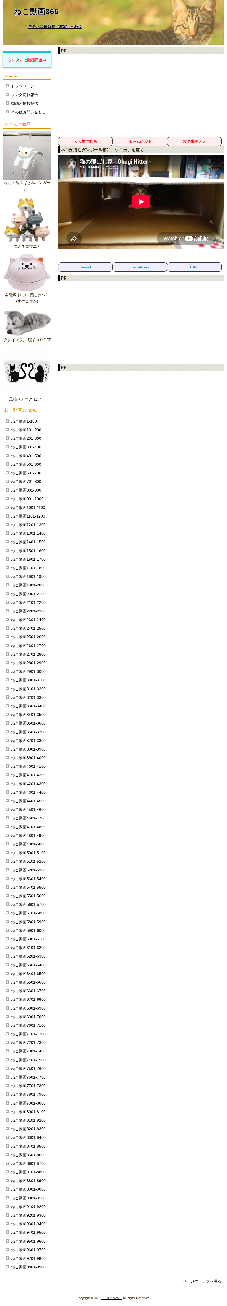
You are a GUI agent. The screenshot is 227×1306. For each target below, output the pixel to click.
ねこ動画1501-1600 (28, 551)
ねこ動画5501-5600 (28, 896)
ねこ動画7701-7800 (28, 1085)
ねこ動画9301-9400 (28, 1224)
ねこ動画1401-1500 (28, 542)
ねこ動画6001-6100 (28, 939)
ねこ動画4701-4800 (28, 827)
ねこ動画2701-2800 (28, 654)
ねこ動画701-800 (26, 481)
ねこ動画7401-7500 (28, 1060)
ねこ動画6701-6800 (28, 999)
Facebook (140, 267)
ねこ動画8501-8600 (28, 1155)
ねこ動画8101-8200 (28, 1120)
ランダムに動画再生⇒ (27, 60)
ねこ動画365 (36, 11)
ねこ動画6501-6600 (28, 982)
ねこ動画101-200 (26, 430)
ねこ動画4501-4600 (28, 809)
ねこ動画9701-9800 (28, 1258)
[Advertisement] (141, 95)
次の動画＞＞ (194, 141)
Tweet (85, 267)
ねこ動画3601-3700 (28, 732)
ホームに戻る (140, 141)
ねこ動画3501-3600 (28, 723)
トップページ (22, 86)
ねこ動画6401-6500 (28, 973)
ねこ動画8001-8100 (28, 1112)
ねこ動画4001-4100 (28, 766)
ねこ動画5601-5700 (28, 904)
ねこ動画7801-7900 (28, 1094)
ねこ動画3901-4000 (28, 758)
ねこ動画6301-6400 (28, 965)
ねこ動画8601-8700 (28, 1163)
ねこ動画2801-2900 (28, 663)
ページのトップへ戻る (202, 1281)
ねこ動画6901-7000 (28, 1017)
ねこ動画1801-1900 (28, 576)
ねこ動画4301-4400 (28, 792)
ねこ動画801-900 (26, 490)
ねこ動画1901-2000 (28, 585)
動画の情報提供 (24, 103)
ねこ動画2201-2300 (28, 611)
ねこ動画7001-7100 (28, 1025)
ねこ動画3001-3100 (28, 680)
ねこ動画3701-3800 (28, 740)
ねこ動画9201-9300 (28, 1215)
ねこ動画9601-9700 (28, 1250)
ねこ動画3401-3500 (28, 714)
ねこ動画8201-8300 (28, 1129)
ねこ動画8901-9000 (28, 1189)
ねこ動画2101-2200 (28, 602)
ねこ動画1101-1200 (28, 516)
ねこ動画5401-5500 (28, 887)
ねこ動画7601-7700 (28, 1077)
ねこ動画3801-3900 (28, 749)
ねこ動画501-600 (26, 464)
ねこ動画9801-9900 (28, 1267)
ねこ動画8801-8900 (28, 1180)
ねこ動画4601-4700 (28, 818)
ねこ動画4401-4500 (28, 801)
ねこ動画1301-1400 (28, 533)
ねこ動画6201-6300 (28, 956)
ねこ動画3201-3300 (28, 697)
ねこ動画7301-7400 (28, 1051)
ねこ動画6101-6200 (28, 947)
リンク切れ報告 (24, 94)
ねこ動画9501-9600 (28, 1241)
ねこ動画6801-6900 (28, 1008)
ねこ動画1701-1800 (28, 568)
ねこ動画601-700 (26, 473)
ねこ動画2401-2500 (28, 628)
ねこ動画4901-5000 (28, 844)
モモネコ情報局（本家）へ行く (55, 26)
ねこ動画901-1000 (27, 498)
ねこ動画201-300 (26, 438)
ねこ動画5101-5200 (28, 861)
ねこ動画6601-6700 (28, 991)
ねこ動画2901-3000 (28, 671)
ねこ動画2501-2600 (28, 637)
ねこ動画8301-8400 (28, 1137)
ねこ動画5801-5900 (28, 922)
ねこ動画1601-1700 (28, 559)
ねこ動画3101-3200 (28, 689)
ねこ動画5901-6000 (28, 930)
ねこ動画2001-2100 (28, 594)
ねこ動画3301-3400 (28, 706)
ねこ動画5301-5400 (28, 878)
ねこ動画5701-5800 (28, 913)
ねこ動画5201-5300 (28, 870)
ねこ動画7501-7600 (28, 1068)
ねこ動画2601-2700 (28, 645)
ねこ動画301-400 (26, 447)
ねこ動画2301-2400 (28, 619)
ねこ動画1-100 (24, 421)
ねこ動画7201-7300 (28, 1042)
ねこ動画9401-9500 (28, 1232)
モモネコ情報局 (111, 1298)
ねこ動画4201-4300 (28, 784)
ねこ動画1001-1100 (28, 507)
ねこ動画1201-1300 (28, 525)
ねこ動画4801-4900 (28, 835)
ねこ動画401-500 (26, 456)
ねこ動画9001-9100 (28, 1198)
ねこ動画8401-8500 (28, 1146)
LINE (194, 267)
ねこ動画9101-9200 (28, 1206)
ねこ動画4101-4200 (28, 775)
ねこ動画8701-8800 (28, 1172)
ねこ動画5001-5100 (28, 852)
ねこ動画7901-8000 (28, 1103)
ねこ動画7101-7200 (28, 1034)
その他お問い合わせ (28, 112)
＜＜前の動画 (85, 141)
